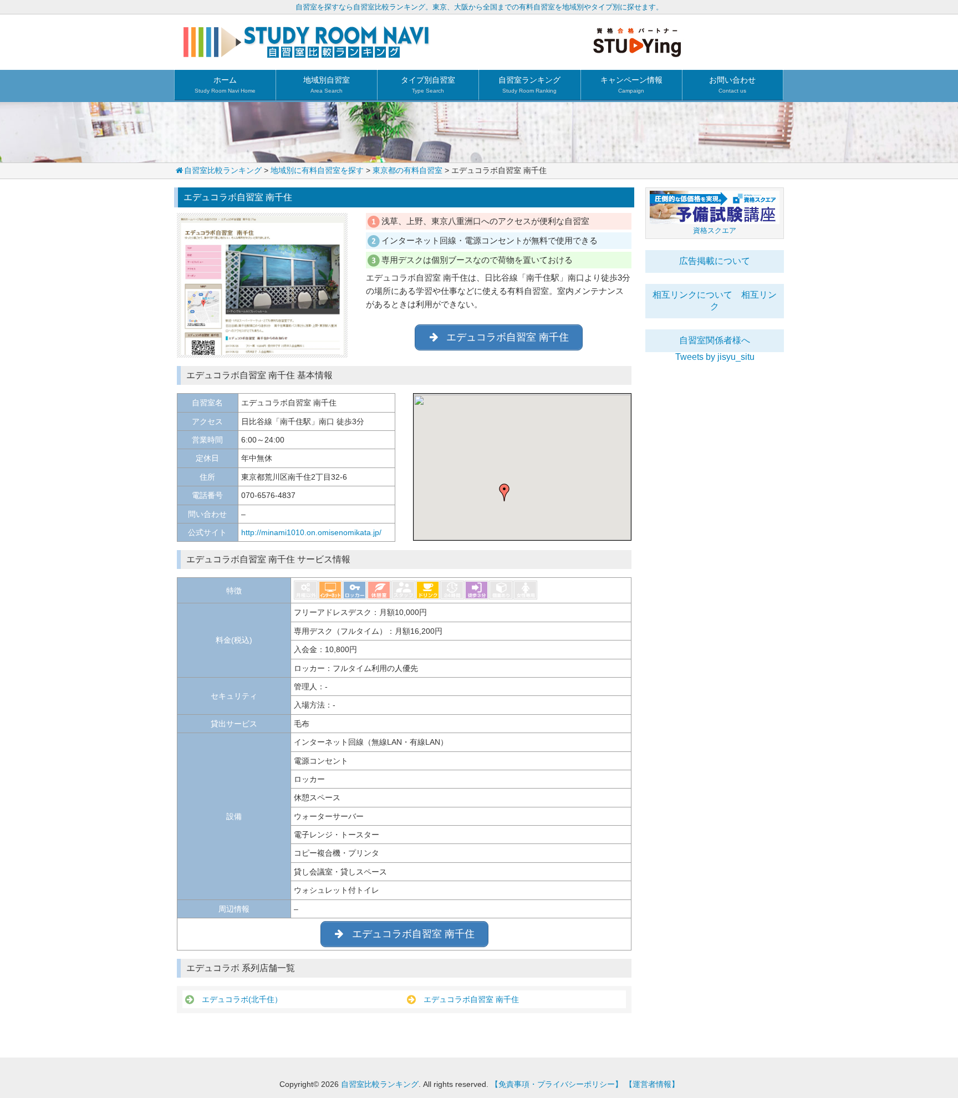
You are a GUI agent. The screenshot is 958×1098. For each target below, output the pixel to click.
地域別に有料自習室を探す (317, 170)
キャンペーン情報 (631, 84)
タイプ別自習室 (428, 84)
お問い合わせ (732, 84)
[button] (504, 492)
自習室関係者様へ (714, 340)
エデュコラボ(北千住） (238, 999)
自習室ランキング (529, 84)
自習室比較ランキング (223, 170)
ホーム (225, 84)
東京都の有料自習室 (407, 170)
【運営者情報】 (652, 1084)
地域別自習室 (326, 84)
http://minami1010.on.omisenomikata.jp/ (311, 532)
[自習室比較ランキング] (306, 53)
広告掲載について (714, 261)
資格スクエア (714, 230)
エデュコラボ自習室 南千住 (467, 999)
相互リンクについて (692, 294)
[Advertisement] (714, 528)
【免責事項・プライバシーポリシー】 (557, 1084)
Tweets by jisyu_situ (715, 357)
